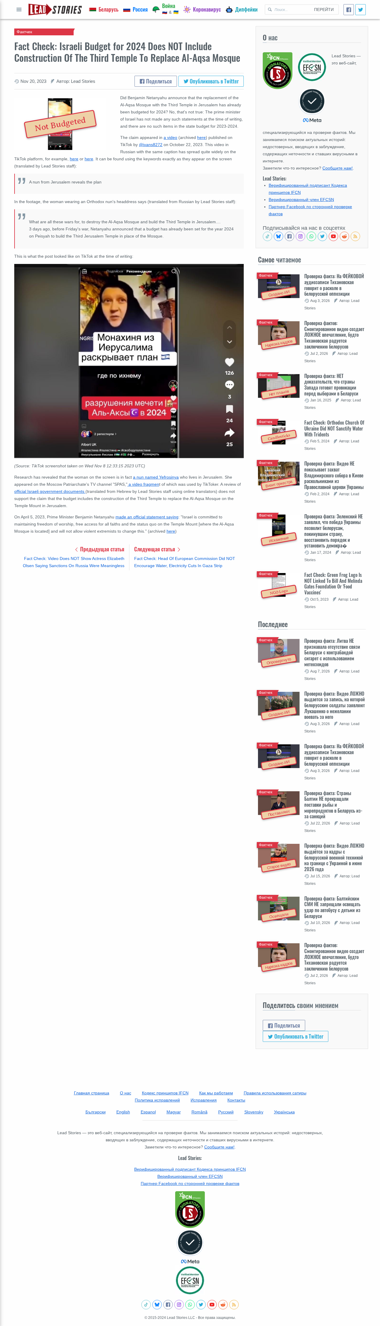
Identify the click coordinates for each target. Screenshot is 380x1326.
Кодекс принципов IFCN (165, 1093)
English (123, 1112)
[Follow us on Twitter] (322, 236)
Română (199, 1112)
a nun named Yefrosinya (156, 477)
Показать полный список (19, 9)
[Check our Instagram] (300, 236)
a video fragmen (143, 484)
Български (96, 1112)
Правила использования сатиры (275, 1093)
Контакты (236, 1100)
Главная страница (91, 1093)
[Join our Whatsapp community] (311, 236)
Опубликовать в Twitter (214, 81)
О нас (125, 1093)
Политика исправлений (157, 1100)
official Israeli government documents (50, 491)
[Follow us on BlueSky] (278, 236)
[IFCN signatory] (190, 1209)
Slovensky (253, 1112)
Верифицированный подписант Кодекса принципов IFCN (190, 1169)
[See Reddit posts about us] (344, 236)
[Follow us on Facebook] (289, 236)
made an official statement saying (146, 517)
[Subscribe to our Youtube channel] (333, 236)
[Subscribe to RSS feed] (355, 236)
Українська (284, 1112)
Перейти (324, 9)
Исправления (204, 1100)
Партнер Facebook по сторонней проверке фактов (190, 1183)
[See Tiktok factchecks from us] (267, 236)
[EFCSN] (190, 1280)
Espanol (148, 1112)
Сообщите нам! (337, 168)
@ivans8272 (150, 144)
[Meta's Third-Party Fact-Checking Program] (190, 1246)
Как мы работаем (216, 1093)
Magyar (174, 1112)
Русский (226, 1112)
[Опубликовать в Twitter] (360, 9)
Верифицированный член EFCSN (301, 199)
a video (170, 137)
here (201, 137)
